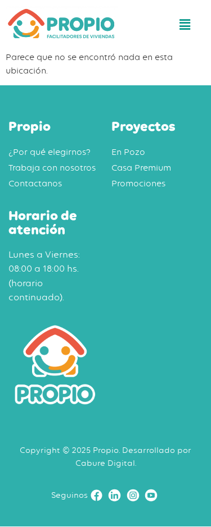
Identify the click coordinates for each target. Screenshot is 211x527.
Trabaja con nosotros (52, 168)
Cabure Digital (105, 463)
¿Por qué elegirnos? (49, 152)
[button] (185, 25)
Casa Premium (141, 168)
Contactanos (35, 183)
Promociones (138, 183)
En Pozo (128, 152)
